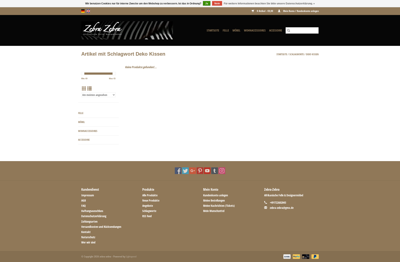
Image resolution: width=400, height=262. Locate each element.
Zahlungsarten (89, 221)
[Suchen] (288, 30)
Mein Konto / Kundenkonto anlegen (300, 11)
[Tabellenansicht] (84, 89)
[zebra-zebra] (134, 30)
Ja (206, 3)
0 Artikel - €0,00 (265, 11)
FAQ (83, 206)
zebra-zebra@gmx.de (282, 208)
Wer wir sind (88, 242)
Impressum (87, 195)
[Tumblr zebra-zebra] (214, 170)
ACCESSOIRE (275, 30)
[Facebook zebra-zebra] (178, 170)
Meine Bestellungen (214, 200)
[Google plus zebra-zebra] (192, 170)
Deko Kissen (312, 54)
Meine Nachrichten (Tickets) (219, 206)
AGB (83, 200)
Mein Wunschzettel (213, 211)
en (88, 11)
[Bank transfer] (286, 256)
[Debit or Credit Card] (305, 256)
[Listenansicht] (89, 89)
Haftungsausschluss (92, 211)
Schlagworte (296, 54)
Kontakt (86, 232)
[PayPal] (296, 256)
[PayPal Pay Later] (314, 256)
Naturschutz (88, 237)
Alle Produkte (150, 195)
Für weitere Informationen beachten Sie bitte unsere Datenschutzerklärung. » (269, 3)
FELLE (226, 30)
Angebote (147, 206)
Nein (217, 3)
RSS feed (147, 216)
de (83, 11)
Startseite (213, 30)
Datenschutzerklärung (93, 216)
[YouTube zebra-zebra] (207, 170)
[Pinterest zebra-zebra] (200, 170)
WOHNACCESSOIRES (255, 30)
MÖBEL (236, 30)
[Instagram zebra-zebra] (222, 170)
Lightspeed (131, 256)
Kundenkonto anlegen (215, 195)
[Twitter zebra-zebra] (185, 170)
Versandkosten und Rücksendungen (101, 227)
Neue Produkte (150, 200)
